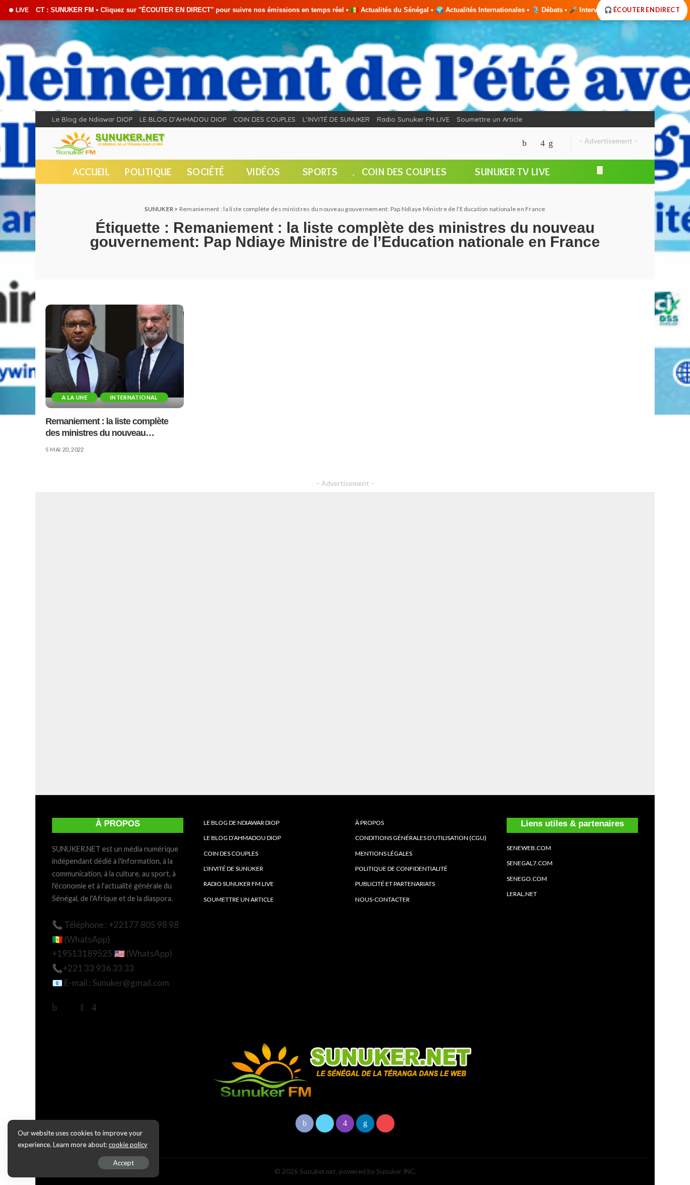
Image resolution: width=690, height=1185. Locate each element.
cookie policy (128, 1145)
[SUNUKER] (110, 143)
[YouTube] (560, 143)
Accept (123, 1163)
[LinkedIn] (551, 143)
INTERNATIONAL (134, 397)
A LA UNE (74, 397)
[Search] (632, 172)
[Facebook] (524, 143)
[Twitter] (533, 143)
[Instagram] (542, 143)
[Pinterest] (82, 1007)
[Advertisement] (345, 643)
